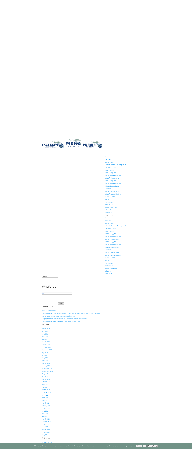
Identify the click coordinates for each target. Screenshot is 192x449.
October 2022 (46, 392)
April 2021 (45, 400)
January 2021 (46, 406)
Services (108, 221)
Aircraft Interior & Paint (112, 191)
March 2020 (46, 419)
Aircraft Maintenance (112, 178)
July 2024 (45, 376)
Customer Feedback (111, 207)
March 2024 (46, 379)
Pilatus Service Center (112, 186)
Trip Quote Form (110, 167)
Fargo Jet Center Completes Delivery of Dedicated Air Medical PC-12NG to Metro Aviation (71, 313)
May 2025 (45, 358)
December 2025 (47, 347)
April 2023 (45, 387)
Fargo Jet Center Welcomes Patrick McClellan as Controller (61, 321)
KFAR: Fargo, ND (110, 173)
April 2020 (45, 416)
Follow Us (108, 274)
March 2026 (46, 342)
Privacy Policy (152, 446)
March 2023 (46, 390)
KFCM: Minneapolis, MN (113, 175)
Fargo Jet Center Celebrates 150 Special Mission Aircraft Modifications (64, 319)
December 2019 (47, 422)
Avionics (108, 189)
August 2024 (46, 374)
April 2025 (45, 360)
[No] (189, 446)
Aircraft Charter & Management (115, 165)
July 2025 (45, 352)
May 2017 (45, 435)
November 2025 (47, 350)
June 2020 (45, 411)
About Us (108, 271)
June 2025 (45, 355)
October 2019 (46, 424)
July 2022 (45, 395)
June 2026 (45, 334)
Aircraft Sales (109, 162)
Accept (139, 446)
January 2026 (46, 344)
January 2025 (46, 366)
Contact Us (109, 205)
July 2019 (45, 427)
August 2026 (46, 329)
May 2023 (45, 384)
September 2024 (47, 371)
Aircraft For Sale (47, 442)
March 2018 (46, 430)
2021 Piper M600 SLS (49, 311)
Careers (107, 260)
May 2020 (45, 414)
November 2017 (47, 432)
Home (107, 218)
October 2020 (46, 408)
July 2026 (45, 331)
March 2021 (46, 403)
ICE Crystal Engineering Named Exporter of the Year (59, 316)
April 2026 (45, 339)
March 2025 (46, 363)
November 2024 (47, 368)
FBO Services (109, 170)
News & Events (110, 258)
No (145, 446)
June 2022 (45, 398)
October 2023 (46, 382)
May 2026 (45, 336)
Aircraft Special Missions (113, 194)
